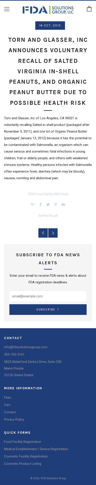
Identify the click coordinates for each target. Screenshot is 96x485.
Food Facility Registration (22, 442)
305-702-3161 (14, 354)
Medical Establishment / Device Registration (36, 449)
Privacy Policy (14, 419)
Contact (10, 412)
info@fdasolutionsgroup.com (25, 347)
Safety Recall (48, 216)
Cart (7, 405)
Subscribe (45, 309)
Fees (7, 398)
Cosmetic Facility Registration (26, 456)
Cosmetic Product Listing (22, 464)
